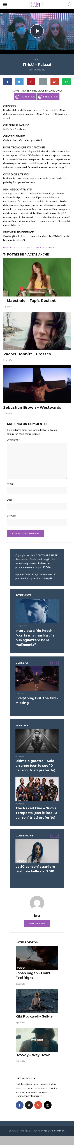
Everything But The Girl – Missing (36, 700)
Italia (19, 247)
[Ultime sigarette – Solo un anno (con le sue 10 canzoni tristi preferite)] (37, 741)
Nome (10, 483)
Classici (19, 693)
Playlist (19, 756)
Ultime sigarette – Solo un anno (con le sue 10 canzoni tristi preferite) (35, 765)
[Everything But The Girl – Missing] (37, 678)
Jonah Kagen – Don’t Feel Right (33, 975)
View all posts (37, 923)
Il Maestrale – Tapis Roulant (29, 300)
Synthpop (48, 247)
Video (37, 59)
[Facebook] (20, 1105)
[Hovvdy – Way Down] (37, 1040)
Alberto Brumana (54, 1131)
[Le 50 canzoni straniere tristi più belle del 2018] (37, 851)
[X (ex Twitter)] (29, 1105)
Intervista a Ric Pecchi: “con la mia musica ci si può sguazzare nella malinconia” (35, 638)
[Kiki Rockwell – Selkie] (37, 1001)
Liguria (37, 247)
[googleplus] (38, 1105)
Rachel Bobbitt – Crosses (27, 354)
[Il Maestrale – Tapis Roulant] (37, 277)
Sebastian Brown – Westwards (32, 407)
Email (10, 499)
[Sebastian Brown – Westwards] (37, 384)
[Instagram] (48, 1105)
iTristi (27, 247)
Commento (13, 439)
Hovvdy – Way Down (33, 1055)
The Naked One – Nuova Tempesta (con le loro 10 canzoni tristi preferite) (36, 813)
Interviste (21, 626)
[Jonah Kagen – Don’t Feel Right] (37, 958)
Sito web (11, 515)
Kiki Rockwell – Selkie (34, 1016)
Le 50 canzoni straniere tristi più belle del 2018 (35, 869)
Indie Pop (8, 247)
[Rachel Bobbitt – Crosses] (37, 331)
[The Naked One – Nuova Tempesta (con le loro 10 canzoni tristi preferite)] (37, 789)
